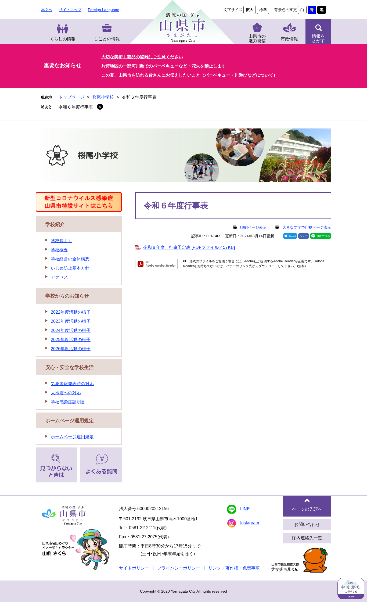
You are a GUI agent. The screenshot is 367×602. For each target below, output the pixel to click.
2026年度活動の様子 (71, 348)
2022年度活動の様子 (71, 312)
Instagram (249, 523)
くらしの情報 (62, 39)
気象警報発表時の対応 (72, 383)
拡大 (249, 10)
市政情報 (289, 39)
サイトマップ (70, 10)
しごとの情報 (107, 39)
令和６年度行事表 (76, 107)
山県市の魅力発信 (257, 38)
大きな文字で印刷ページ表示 (306, 227)
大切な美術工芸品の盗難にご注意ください (142, 57)
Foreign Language (103, 10)
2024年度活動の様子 (71, 330)
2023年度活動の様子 (71, 321)
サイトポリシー (134, 568)
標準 (263, 10)
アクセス (59, 277)
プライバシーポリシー (178, 568)
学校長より (61, 240)
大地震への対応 (66, 392)
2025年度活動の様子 (71, 339)
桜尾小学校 (103, 97)
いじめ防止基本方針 (70, 268)
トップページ (71, 97)
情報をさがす (318, 38)
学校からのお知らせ (67, 296)
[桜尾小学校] (183, 156)
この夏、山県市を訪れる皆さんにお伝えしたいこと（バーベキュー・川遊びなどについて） (189, 75)
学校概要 (59, 250)
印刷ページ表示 (253, 227)
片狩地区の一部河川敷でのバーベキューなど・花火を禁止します (163, 66)
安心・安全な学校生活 (69, 367)
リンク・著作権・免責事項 (234, 568)
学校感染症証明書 (68, 402)
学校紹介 (55, 224)
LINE (245, 509)
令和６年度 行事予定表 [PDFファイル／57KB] (189, 247)
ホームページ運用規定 (69, 420)
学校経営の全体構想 (70, 259)
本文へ (46, 10)
